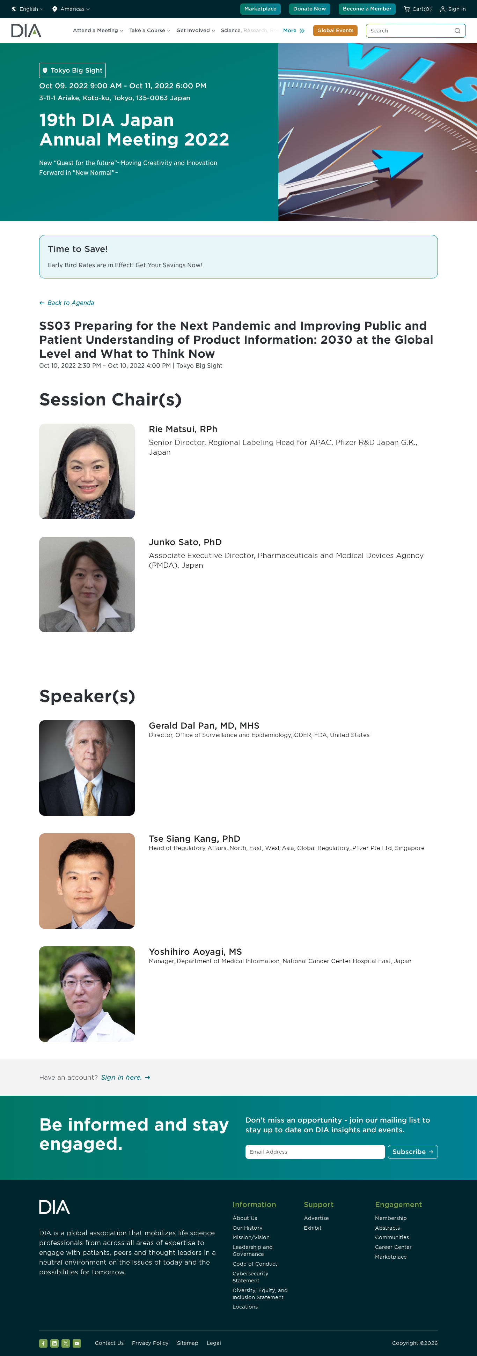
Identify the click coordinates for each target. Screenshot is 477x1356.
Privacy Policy (150, 1343)
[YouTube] (77, 1343)
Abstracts (387, 1228)
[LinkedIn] (54, 1343)
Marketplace (260, 9)
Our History (248, 1228)
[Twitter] (65, 1343)
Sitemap (187, 1343)
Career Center (393, 1247)
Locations (245, 1307)
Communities (392, 1237)
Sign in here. (121, 1077)
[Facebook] (43, 1343)
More (289, 30)
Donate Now (309, 9)
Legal (214, 1343)
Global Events (335, 30)
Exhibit (313, 1228)
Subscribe (409, 1151)
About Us (245, 1218)
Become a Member (367, 9)
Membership (391, 1218)
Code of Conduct (255, 1264)
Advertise (316, 1218)
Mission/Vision (251, 1237)
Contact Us (109, 1343)
